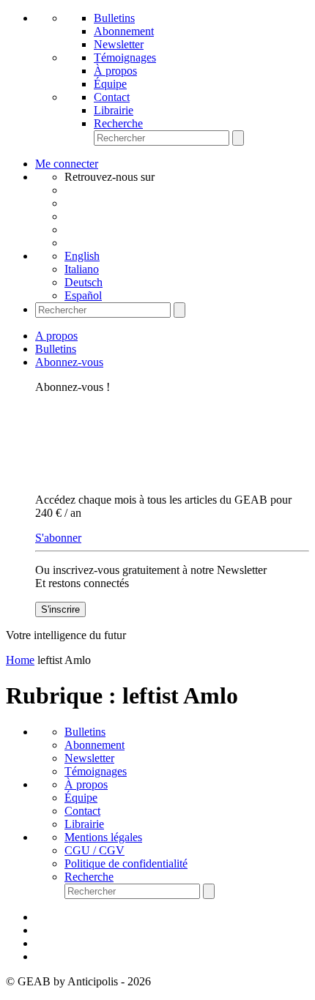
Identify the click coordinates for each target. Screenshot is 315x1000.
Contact (112, 97)
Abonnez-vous (69, 362)
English (82, 256)
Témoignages (125, 57)
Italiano (81, 269)
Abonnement (124, 31)
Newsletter (119, 44)
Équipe (110, 84)
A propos (56, 335)
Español (83, 295)
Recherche (118, 123)
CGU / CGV (94, 850)
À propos (115, 70)
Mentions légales (103, 837)
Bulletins (114, 18)
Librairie (113, 110)
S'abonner (58, 537)
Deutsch (83, 282)
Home (20, 660)
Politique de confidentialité (126, 863)
